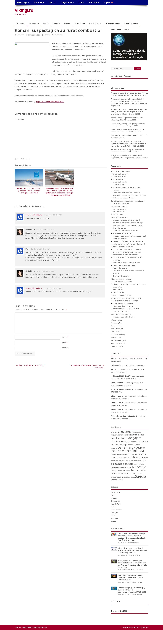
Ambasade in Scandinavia (120, 171)
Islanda (67, 23)
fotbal (113, 454)
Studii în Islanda (118, 290)
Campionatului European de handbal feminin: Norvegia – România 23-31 (130, 577)
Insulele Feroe (95, 23)
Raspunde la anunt (118, 343)
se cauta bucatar (117, 473)
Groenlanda (80, 23)
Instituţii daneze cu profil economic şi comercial (129, 244)
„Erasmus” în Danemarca (121, 276)
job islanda (114, 458)
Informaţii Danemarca (119, 217)
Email (64, 342)
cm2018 (114, 444)
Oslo (113, 470)
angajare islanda (120, 438)
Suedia (46, 23)
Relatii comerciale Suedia (121, 203)
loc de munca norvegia (129, 462)
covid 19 (139, 444)
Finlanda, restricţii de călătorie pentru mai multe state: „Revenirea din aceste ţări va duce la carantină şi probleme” (129, 111)
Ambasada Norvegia (120, 182)
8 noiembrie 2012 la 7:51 (52, 215)
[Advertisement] (102, 12)
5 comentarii (58, 35)
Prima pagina (23, 2)
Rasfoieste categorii (118, 340)
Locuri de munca (131, 23)
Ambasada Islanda (119, 179)
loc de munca (136, 457)
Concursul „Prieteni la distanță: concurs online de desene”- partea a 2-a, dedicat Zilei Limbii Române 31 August (132, 536)
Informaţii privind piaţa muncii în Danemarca (128, 241)
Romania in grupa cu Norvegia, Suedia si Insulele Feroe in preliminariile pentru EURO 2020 (132, 589)
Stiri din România (112, 23)
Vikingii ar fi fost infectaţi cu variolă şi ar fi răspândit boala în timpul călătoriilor (126, 157)
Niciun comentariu (133, 542)
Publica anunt (116, 337)
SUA (133, 477)
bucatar (144, 441)
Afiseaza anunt (116, 320)
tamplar (114, 480)
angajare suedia (131, 441)
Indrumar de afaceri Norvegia (123, 306)
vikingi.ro (120, 480)
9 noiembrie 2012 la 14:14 (53, 288)
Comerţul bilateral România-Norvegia (125, 301)
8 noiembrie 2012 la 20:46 (46, 271)
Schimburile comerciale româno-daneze (126, 263)
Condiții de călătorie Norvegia (123, 303)
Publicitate (94, 2)
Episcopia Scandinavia (119, 206)
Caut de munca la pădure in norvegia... (129, 365)
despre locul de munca (128, 449)
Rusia (144, 471)
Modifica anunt (116, 331)
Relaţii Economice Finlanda (121, 314)
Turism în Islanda (118, 292)
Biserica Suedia (118, 214)
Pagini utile (66, 2)
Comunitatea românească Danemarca (125, 231)
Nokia (129, 467)
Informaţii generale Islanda (121, 279)
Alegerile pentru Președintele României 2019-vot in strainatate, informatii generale (133, 550)
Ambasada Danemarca (120, 174)
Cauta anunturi (116, 326)
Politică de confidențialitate (121, 295)
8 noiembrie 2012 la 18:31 (41, 249)
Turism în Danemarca (120, 268)
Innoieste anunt (117, 329)
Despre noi (39, 2)
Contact (52, 2)
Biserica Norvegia (119, 212)
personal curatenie (123, 470)
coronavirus (132, 444)
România (114, 518)
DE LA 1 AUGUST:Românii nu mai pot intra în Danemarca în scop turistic (127, 130)
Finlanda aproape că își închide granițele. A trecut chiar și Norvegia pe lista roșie (28, 190)
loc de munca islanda (134, 461)
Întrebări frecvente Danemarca (123, 247)
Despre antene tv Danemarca (122, 233)
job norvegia (122, 458)
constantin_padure (33, 215)
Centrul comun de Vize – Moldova (124, 198)
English (107, 2)
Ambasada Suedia (119, 185)
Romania (26, 159)
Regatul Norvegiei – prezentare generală (126, 298)
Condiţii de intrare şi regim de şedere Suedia (127, 201)
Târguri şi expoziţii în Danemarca (124, 265)
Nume (65, 337)
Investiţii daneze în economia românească (127, 249)
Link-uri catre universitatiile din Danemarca (127, 252)
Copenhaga (122, 444)
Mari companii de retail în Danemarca (125, 255)
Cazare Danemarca (119, 228)
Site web (65, 348)
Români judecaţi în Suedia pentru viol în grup (31, 365)
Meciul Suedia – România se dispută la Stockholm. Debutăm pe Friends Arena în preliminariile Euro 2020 (132, 563)
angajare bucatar (136, 432)
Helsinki (134, 455)
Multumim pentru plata (119, 334)
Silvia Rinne (20, 35)
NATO (125, 467)
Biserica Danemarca (119, 209)
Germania (118, 454)
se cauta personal (130, 473)
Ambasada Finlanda (119, 177)
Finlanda (56, 23)
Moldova (119, 467)
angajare (124, 431)
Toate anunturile (117, 346)
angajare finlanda (135, 434)
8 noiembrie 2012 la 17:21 (46, 229)
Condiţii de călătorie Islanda (122, 282)
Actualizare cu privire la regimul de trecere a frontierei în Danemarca (127, 151)
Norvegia (20, 23)
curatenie (114, 448)
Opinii (81, 2)
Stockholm (128, 477)
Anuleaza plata (116, 323)
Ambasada (114, 432)
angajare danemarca (119, 435)
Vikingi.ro (24, 10)
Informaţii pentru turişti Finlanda (123, 317)
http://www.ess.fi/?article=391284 (50, 101)
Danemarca (34, 23)
